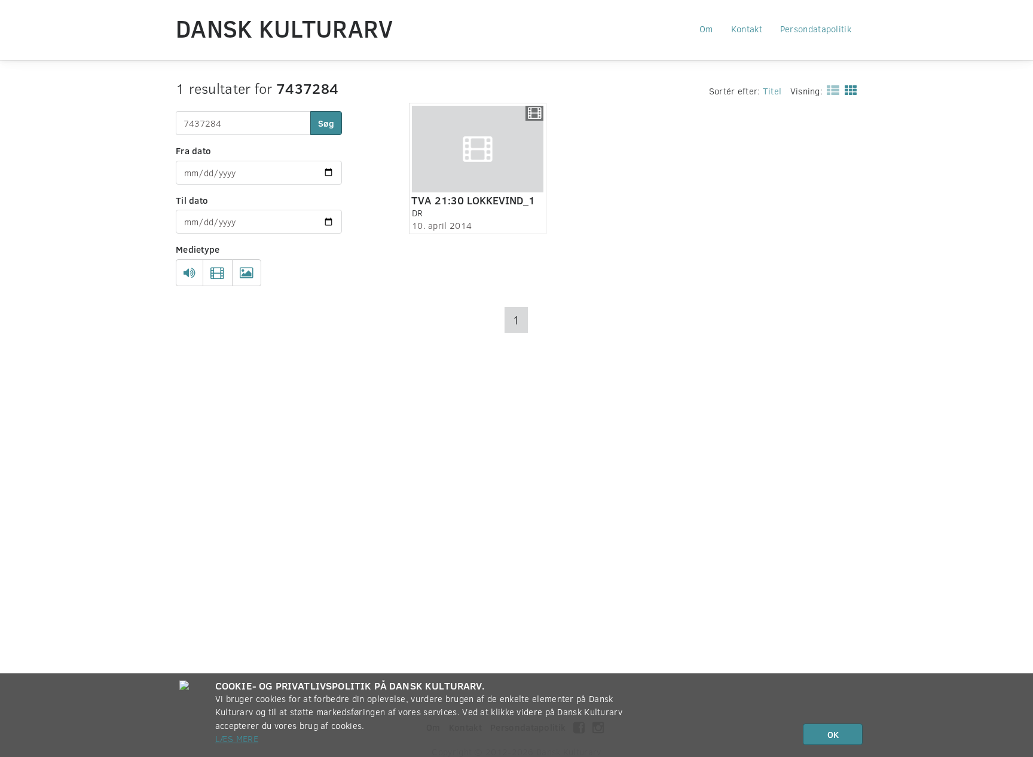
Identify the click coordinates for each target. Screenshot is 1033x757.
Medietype (198, 249)
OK (833, 734)
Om (706, 29)
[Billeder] (246, 273)
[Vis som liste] (830, 90)
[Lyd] (189, 273)
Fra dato (193, 151)
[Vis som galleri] (848, 90)
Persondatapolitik (815, 29)
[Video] (217, 273)
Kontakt (746, 29)
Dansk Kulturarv (284, 28)
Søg (326, 123)
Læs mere (236, 738)
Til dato (192, 200)
